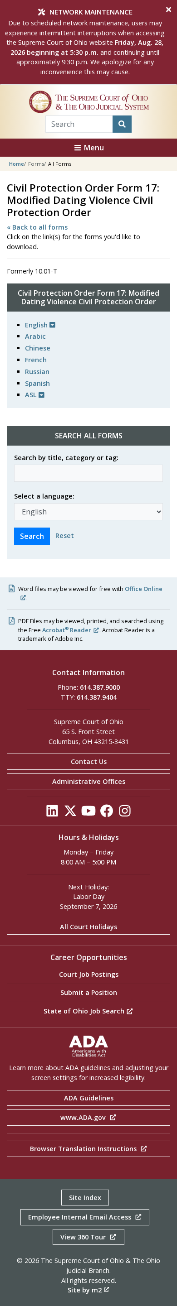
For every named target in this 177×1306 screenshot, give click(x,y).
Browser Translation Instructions (84, 1148)
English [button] (37, 325)
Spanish (37, 383)
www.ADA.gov (84, 1117)
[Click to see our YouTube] (88, 813)
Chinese (37, 348)
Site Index (85, 1197)
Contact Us (89, 761)
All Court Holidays (88, 926)
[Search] (122, 124)
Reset (64, 535)
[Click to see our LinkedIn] (52, 813)
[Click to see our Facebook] (106, 813)
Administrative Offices (88, 781)
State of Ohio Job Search (85, 1011)
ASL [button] (32, 394)
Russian (37, 371)
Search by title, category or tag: (66, 457)
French (36, 359)
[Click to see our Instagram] (125, 813)
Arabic (35, 336)
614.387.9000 (100, 687)
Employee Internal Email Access (80, 1217)
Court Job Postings (88, 974)
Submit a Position (88, 992)
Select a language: (44, 496)
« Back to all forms (37, 227)
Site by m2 (85, 1290)
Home (16, 163)
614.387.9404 (97, 697)
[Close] (169, 9)
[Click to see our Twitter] (70, 813)
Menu (93, 148)
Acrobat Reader (66, 630)
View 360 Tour (84, 1237)
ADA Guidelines (88, 1098)
